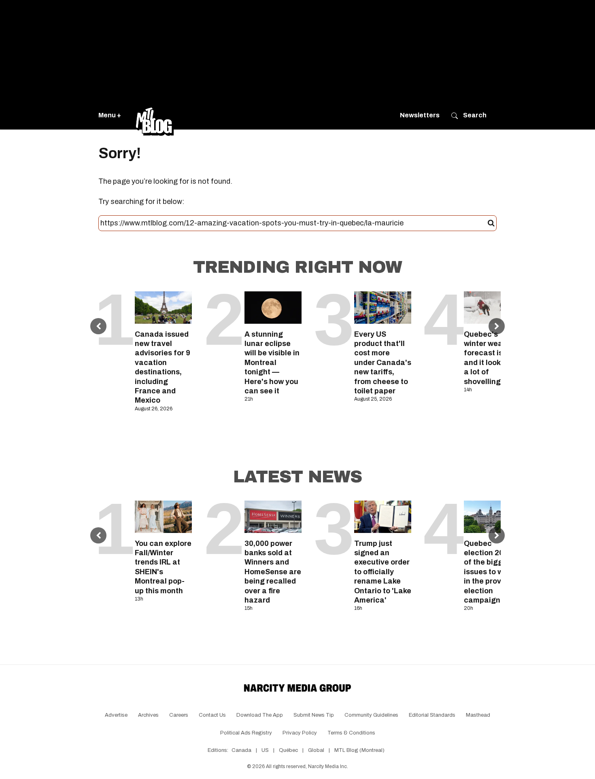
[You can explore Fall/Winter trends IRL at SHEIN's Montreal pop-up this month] (163, 517)
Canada (241, 750)
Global (316, 750)
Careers (178, 715)
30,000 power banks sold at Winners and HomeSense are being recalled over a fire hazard (272, 571)
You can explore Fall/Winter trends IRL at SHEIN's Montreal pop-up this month (163, 567)
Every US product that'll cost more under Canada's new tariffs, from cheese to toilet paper (382, 362)
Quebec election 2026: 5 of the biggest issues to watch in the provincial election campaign (492, 571)
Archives (148, 715)
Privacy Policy (300, 733)
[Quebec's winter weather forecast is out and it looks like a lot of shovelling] (492, 307)
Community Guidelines (371, 715)
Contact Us (212, 715)
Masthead (478, 715)
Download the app (259, 715)
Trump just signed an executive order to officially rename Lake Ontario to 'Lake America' (382, 571)
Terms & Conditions (351, 733)
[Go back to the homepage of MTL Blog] (154, 115)
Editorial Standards (432, 715)
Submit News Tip (313, 715)
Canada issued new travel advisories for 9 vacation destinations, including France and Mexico (162, 367)
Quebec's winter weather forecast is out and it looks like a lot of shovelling (491, 358)
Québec (288, 750)
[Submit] (491, 223)
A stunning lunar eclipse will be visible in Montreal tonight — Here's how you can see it (272, 362)
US (265, 750)
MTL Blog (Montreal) (359, 750)
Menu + (109, 115)
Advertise (116, 715)
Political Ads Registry (246, 733)
